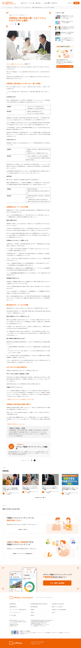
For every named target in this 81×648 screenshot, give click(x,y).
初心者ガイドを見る (22, 529)
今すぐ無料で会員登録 (57, 583)
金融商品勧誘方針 (13, 606)
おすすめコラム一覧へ (40, 497)
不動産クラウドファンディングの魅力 (64, 66)
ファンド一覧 (31, 3)
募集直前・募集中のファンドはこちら (16, 424)
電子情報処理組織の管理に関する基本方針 (39, 603)
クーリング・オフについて (14, 612)
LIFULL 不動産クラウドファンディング (16, 64)
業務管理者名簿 (12, 603)
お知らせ (53, 612)
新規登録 (76, 3)
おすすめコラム (54, 3)
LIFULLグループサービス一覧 (37, 642)
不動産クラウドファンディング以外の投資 (22, 7)
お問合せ (32, 612)
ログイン (70, 3)
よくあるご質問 (47, 3)
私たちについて (24, 3)
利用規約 (32, 609)
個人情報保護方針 (34, 606)
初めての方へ (38, 3)
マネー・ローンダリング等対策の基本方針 (17, 609)
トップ (4, 7)
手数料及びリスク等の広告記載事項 (59, 609)
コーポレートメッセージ (35, 643)
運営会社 (32, 615)
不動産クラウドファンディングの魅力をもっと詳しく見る (21, 399)
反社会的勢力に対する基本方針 (58, 603)
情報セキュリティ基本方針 (57, 606)
